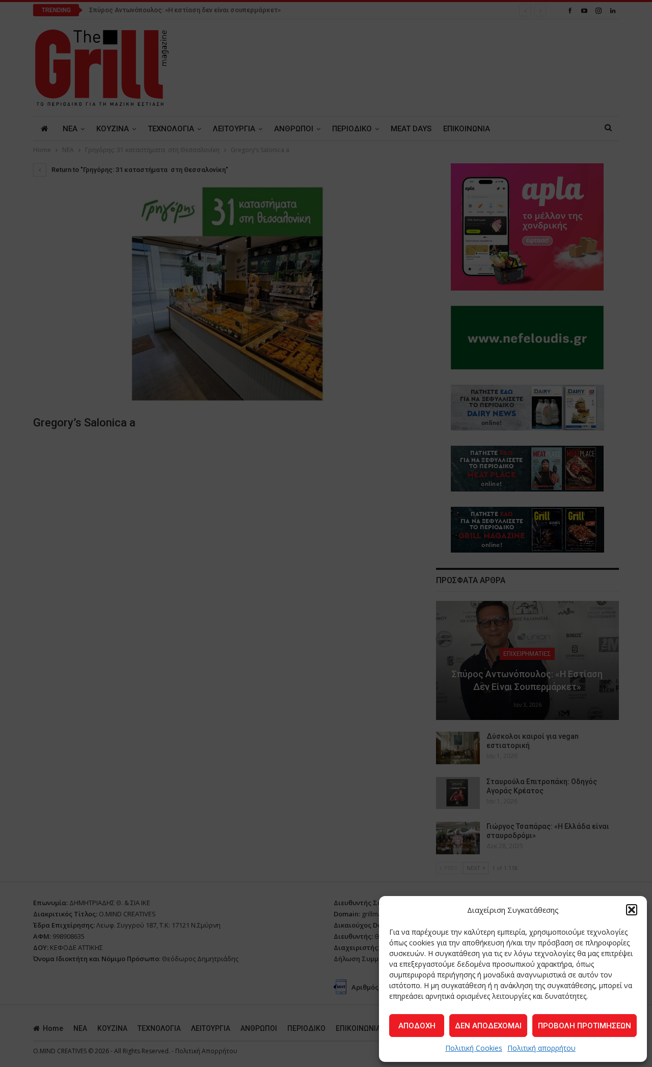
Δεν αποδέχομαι (488, 1025)
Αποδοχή (417, 1025)
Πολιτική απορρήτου (541, 1048)
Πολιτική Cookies (473, 1048)
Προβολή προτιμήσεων (584, 1025)
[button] (632, 910)
